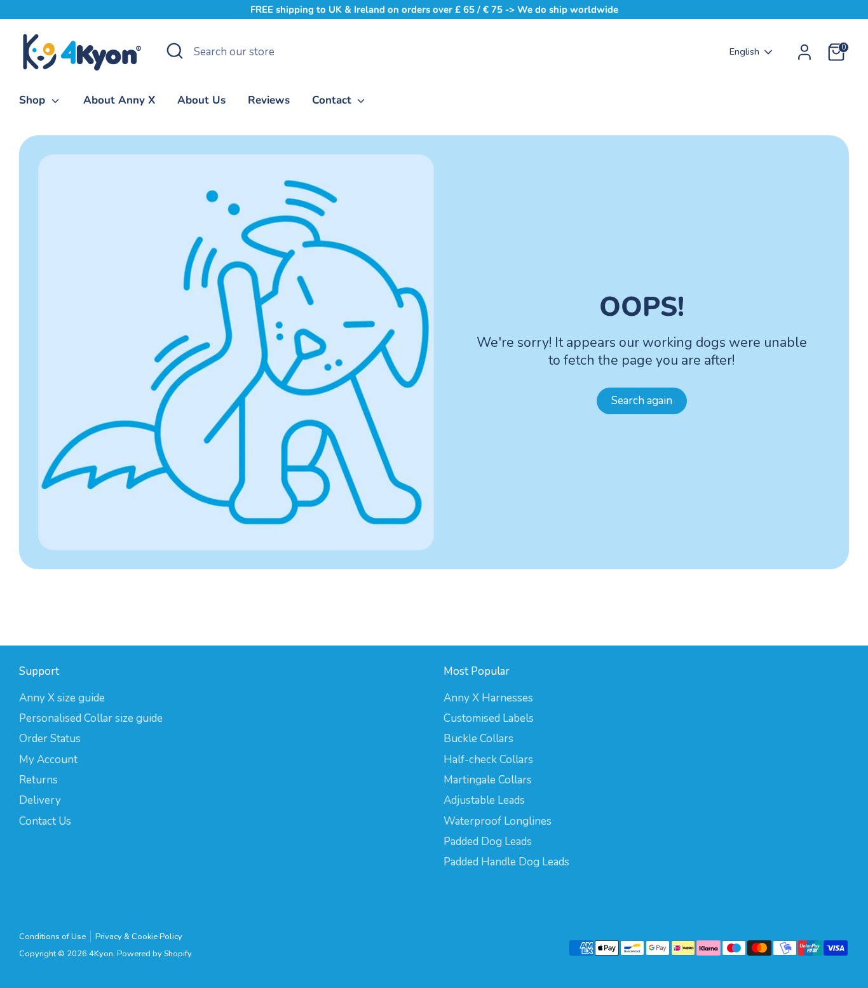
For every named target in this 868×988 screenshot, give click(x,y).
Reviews (269, 100)
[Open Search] (174, 51)
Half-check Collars (488, 759)
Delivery (40, 800)
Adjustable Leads (484, 800)
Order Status (50, 738)
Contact (333, 100)
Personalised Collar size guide (91, 718)
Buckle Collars (478, 738)
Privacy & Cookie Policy (138, 936)
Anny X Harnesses (488, 698)
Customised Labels (489, 718)
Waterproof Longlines (498, 821)
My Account (48, 759)
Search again (641, 400)
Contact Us (45, 821)
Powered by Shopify (154, 953)
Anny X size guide (62, 698)
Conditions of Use (52, 936)
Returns (38, 780)
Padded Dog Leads (488, 841)
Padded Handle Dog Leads (506, 862)
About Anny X (119, 100)
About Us (201, 100)
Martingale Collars (488, 780)
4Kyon (101, 953)
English (744, 51)
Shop (33, 100)
